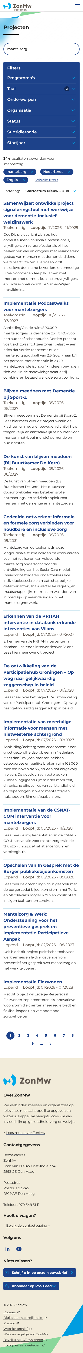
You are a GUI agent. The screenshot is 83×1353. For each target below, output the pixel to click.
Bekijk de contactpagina (26, 1225)
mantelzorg (16, 172)
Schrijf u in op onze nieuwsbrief (39, 1273)
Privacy (9, 1323)
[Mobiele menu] (77, 6)
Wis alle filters (46, 180)
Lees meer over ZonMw (25, 1133)
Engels (12, 180)
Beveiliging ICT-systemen (23, 1340)
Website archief (15, 1329)
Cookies (9, 1312)
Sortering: (11, 191)
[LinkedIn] (7, 1249)
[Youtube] (19, 1249)
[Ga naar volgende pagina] (50, 1044)
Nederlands (53, 172)
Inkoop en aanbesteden (21, 1345)
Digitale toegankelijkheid (23, 1318)
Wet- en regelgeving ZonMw (25, 1334)
